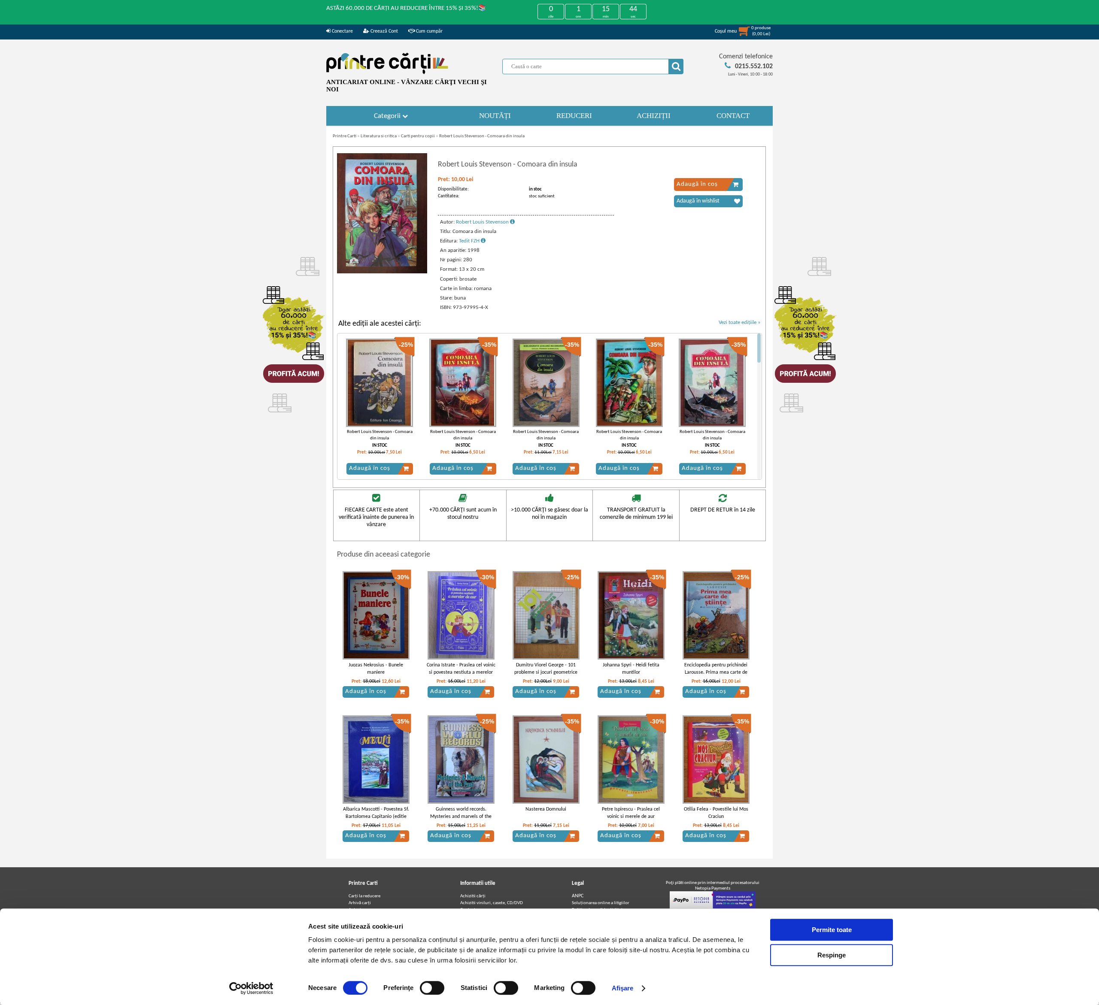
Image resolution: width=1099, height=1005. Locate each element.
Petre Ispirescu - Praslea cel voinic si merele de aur (631, 813)
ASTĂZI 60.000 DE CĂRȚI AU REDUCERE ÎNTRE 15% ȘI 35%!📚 (406, 8)
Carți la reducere (364, 896)
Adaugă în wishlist (698, 201)
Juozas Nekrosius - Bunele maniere (376, 669)
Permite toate (832, 929)
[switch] (432, 988)
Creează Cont (383, 31)
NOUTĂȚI (495, 116)
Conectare (342, 31)
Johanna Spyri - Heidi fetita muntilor (631, 669)
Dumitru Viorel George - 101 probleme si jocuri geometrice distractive (545, 672)
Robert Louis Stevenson (483, 222)
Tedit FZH (470, 241)
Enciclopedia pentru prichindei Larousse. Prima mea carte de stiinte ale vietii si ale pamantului (715, 676)
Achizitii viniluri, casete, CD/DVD (491, 903)
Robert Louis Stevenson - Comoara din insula (482, 136)
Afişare (623, 988)
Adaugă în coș (697, 184)
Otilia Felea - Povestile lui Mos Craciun (716, 813)
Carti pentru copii (418, 136)
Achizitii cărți (473, 896)
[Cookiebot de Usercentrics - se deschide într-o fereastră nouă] (251, 988)
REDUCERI (574, 116)
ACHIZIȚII (654, 116)
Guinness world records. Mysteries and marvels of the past (461, 816)
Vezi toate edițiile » (740, 322)
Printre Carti (344, 136)
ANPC (577, 896)
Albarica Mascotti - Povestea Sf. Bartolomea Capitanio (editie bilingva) (376, 816)
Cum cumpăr (429, 31)
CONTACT (733, 116)
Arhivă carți (360, 903)
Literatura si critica (379, 136)
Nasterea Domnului (545, 809)
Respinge (831, 955)
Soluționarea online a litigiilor (600, 903)
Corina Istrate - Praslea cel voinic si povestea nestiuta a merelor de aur (461, 672)
